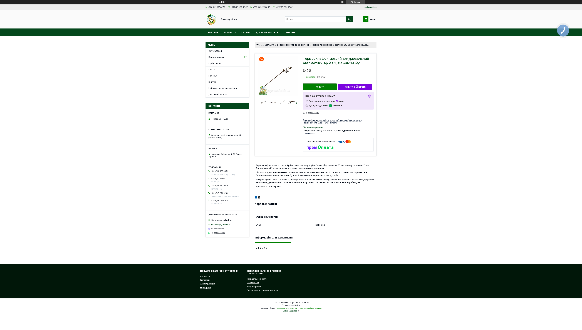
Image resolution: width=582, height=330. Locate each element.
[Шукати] (349, 19)
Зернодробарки (207, 284)
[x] (259, 198)
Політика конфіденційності (310, 308)
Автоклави (205, 276)
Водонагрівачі (254, 286)
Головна (213, 32)
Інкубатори (205, 280)
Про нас (246, 32)
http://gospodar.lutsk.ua (221, 220)
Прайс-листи (215, 63)
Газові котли (253, 283)
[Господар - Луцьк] (211, 24)
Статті (212, 69)
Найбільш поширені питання (223, 88)
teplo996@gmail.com (220, 224)
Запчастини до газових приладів (262, 290)
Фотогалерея (215, 51)
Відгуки (212, 82)
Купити (320, 86)
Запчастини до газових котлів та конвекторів (287, 45)
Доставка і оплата (267, 32)
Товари (228, 32)
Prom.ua (305, 303)
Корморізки (205, 287)
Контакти (289, 32)
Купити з (350, 86)
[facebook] (256, 198)
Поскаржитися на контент (287, 308)
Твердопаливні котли (257, 279)
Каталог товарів (216, 57)
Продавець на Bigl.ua (291, 305)
